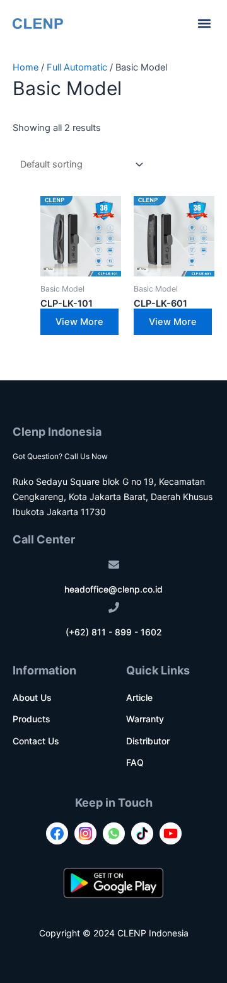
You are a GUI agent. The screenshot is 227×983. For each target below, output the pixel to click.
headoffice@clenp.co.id (113, 589)
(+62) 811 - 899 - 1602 (114, 632)
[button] (204, 23)
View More (79, 321)
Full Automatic (77, 67)
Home (25, 67)
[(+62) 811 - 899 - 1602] (113, 607)
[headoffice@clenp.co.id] (113, 564)
